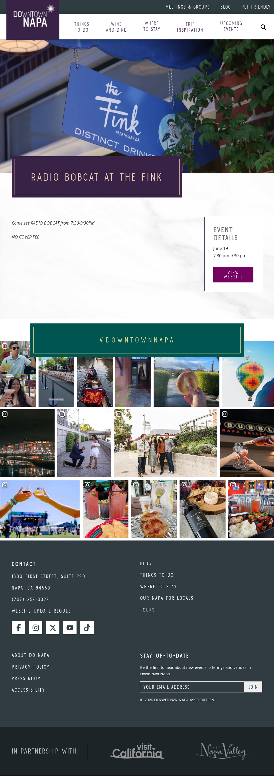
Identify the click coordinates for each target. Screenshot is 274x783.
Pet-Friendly (256, 7)
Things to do (157, 575)
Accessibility (28, 690)
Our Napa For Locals (167, 598)
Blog (225, 7)
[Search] (263, 27)
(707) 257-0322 (30, 599)
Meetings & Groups (188, 7)
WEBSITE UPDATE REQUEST (43, 611)
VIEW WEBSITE (233, 274)
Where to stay (158, 586)
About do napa (31, 655)
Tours (147, 610)
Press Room (26, 678)
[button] (81, 27)
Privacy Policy (31, 667)
